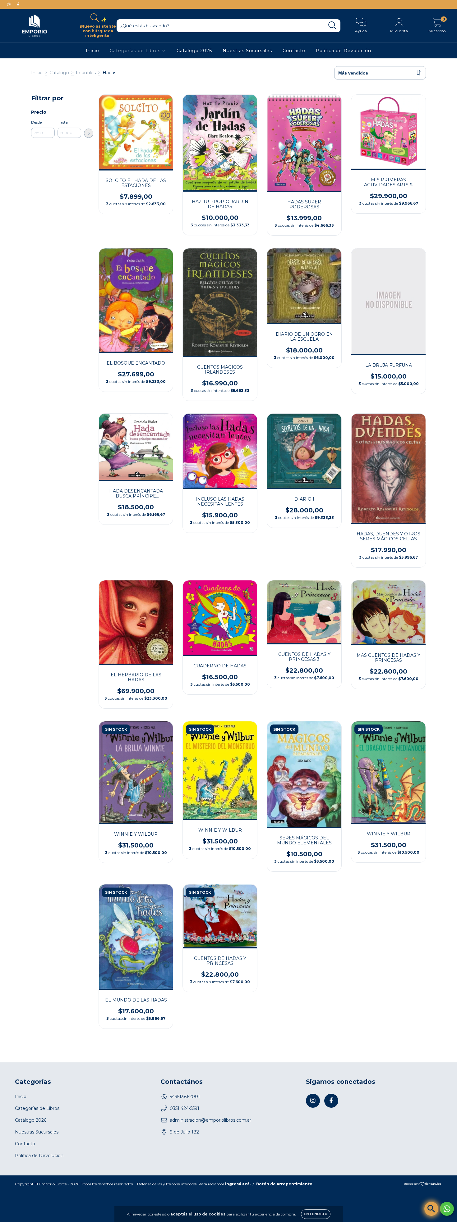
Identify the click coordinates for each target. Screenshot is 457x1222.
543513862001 (185, 1096)
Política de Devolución (343, 50)
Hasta (63, 122)
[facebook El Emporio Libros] (18, 4)
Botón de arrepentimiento (284, 1184)
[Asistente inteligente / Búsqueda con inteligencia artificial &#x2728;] (431, 1209)
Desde (36, 122)
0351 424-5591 (184, 1108)
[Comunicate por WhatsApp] (447, 1209)
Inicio (92, 50)
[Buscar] (332, 25)
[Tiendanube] (422, 1184)
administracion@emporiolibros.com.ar (210, 1120)
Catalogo (59, 72)
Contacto (294, 50)
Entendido (316, 1214)
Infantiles (86, 72)
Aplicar (88, 133)
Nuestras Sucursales (247, 50)
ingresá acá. (238, 1184)
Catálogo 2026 (194, 50)
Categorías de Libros (136, 50)
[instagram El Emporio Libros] (9, 4)
